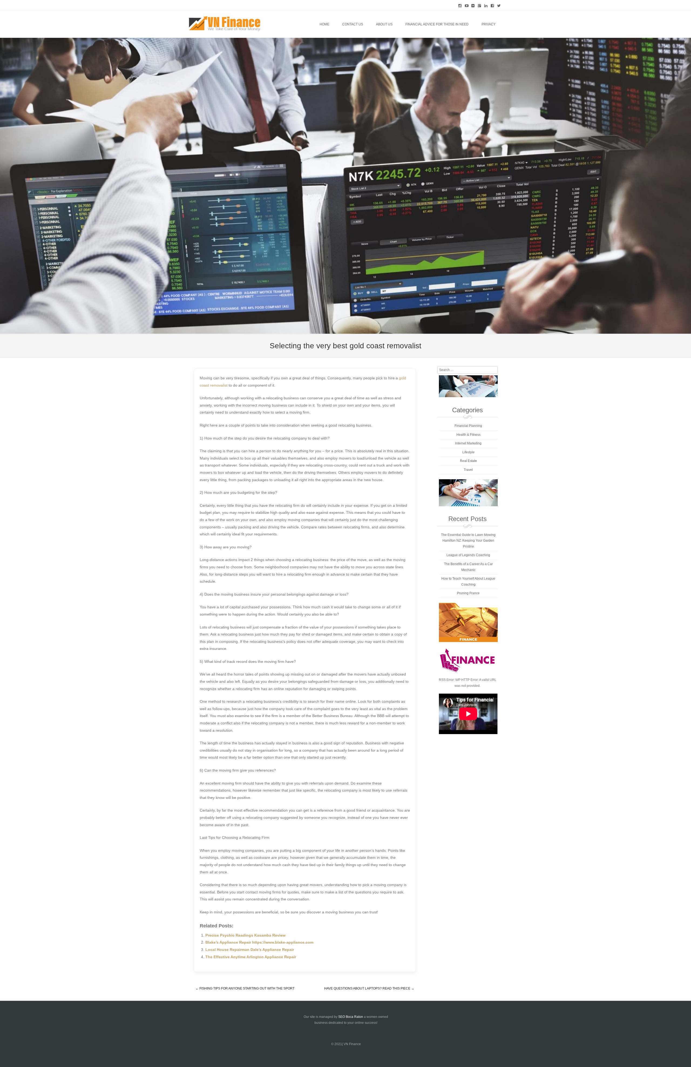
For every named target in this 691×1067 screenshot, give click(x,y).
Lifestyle (468, 452)
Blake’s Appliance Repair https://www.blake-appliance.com (259, 942)
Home (324, 24)
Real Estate (468, 461)
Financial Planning (468, 426)
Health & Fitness (468, 435)
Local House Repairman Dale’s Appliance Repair (249, 949)
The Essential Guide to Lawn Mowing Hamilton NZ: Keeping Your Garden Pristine (468, 540)
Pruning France (468, 593)
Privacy (489, 24)
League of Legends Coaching (468, 555)
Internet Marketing (468, 443)
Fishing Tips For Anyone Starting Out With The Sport (244, 988)
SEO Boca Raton (350, 1017)
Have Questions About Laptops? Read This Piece (369, 988)
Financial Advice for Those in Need (437, 24)
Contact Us (352, 24)
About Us (384, 24)
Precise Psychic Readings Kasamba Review (245, 935)
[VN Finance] (224, 23)
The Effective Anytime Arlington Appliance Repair (250, 957)
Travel (468, 470)
